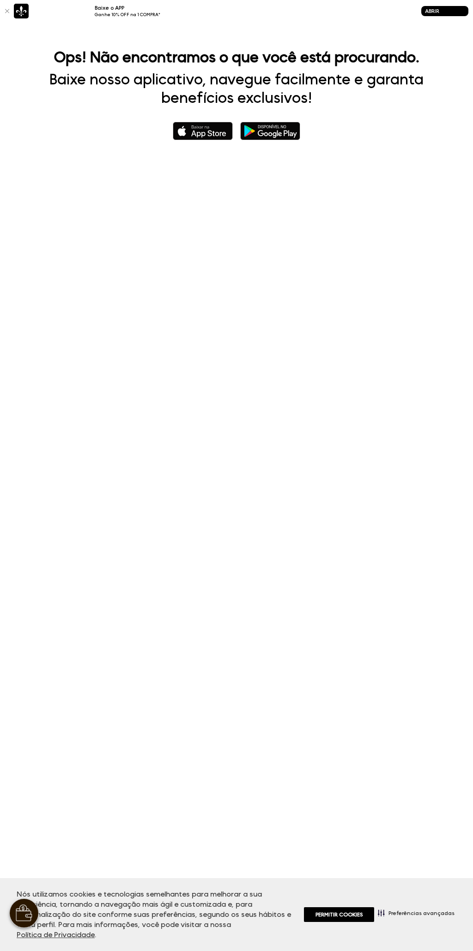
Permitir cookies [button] (339, 914)
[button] (416, 912)
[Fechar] (7, 11)
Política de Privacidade (56, 934)
